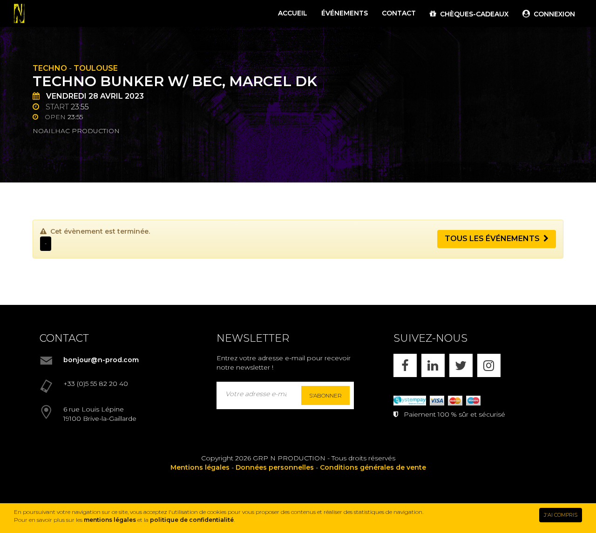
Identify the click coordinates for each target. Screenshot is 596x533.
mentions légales (110, 519)
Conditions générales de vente (373, 467)
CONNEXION (552, 14)
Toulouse (96, 68)
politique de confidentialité (192, 519)
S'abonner (325, 395)
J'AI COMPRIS (560, 515)
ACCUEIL (292, 13)
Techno (50, 68)
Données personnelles (275, 467)
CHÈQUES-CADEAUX (472, 14)
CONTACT (399, 13)
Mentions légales (200, 467)
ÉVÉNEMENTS (344, 13)
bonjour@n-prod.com (101, 360)
